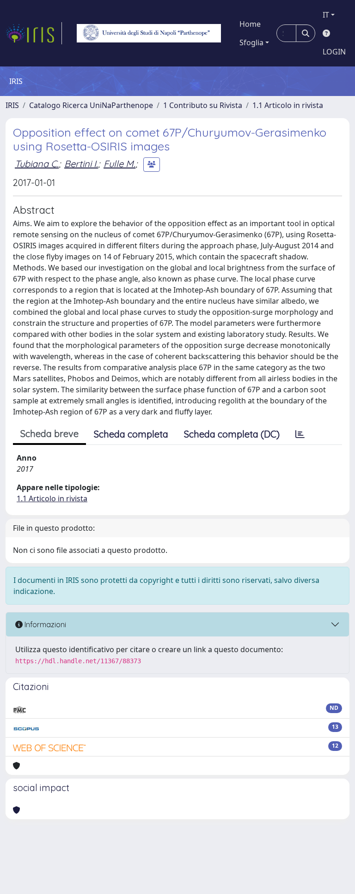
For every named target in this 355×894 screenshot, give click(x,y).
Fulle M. (119, 163)
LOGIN (334, 52)
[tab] (300, 434)
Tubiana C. (37, 163)
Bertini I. (81, 163)
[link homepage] (34, 33)
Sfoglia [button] (251, 42)
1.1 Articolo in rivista (287, 105)
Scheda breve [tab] (49, 433)
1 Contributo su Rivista (202, 105)
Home (250, 24)
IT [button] (326, 15)
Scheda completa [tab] (131, 434)
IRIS (12, 105)
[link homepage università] (148, 33)
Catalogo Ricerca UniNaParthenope (91, 105)
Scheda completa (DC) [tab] (232, 434)
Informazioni (44, 624)
